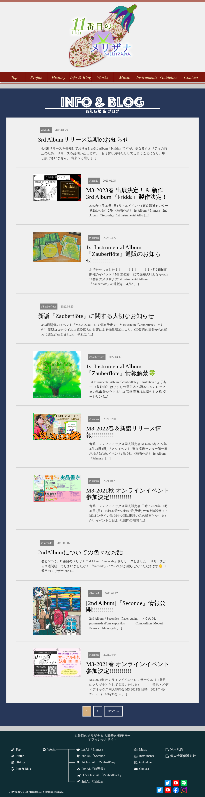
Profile (36, 77)
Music (124, 77)
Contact (191, 77)
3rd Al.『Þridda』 (93, 781)
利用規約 (176, 749)
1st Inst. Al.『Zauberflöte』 (99, 762)
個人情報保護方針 (183, 756)
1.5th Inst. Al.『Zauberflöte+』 (103, 775)
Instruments (146, 77)
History (58, 77)
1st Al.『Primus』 (93, 749)
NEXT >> (113, 711)
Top (14, 77)
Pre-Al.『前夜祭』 (94, 768)
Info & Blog (80, 77)
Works (102, 77)
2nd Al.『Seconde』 (94, 756)
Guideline (169, 77)
